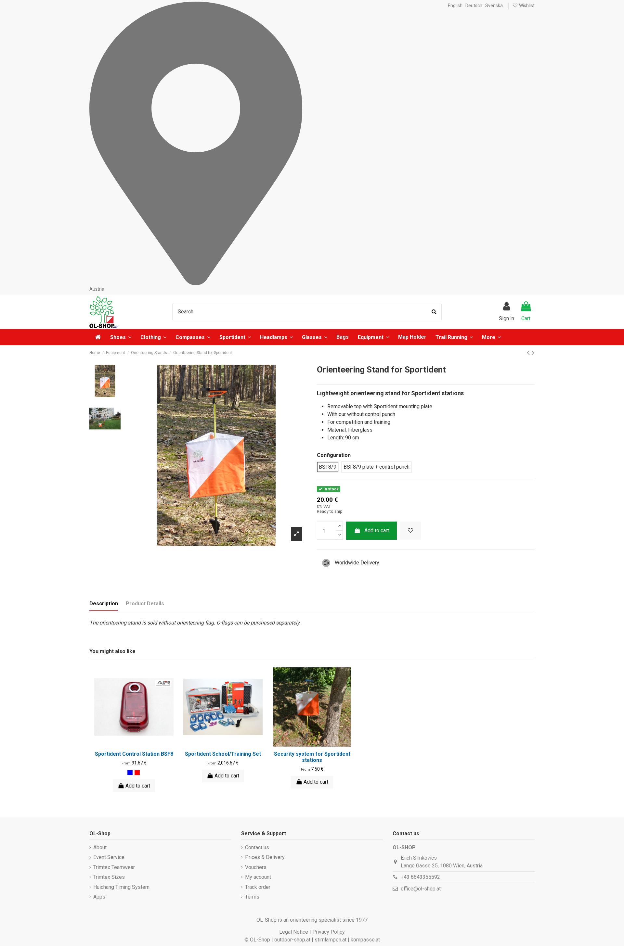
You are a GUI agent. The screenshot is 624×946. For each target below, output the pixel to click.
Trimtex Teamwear (114, 867)
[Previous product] (529, 352)
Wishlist (526, 5)
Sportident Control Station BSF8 (134, 754)
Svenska (494, 5)
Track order (257, 887)
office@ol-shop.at (421, 889)
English (455, 5)
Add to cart (376, 530)
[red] (137, 772)
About (100, 847)
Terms (252, 897)
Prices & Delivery (265, 857)
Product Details (145, 603)
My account (258, 877)
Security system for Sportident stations (312, 757)
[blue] (130, 772)
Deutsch (473, 5)
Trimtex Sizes (109, 877)
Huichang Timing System (121, 887)
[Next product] (533, 352)
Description (103, 603)
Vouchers (255, 867)
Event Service (108, 857)
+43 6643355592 (420, 877)
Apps (99, 897)
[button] (491, 337)
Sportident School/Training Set (223, 754)
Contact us (257, 847)
